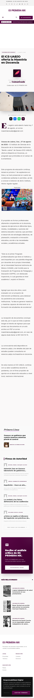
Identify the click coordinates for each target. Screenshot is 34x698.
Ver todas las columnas (17, 527)
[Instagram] (11, 4)
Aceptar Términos (21, 692)
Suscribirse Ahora (17, 567)
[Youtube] (19, 4)
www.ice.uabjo (6, 348)
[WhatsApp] (19, 118)
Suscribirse (26, 17)
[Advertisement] (17, 36)
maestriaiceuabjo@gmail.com (12, 131)
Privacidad (6, 692)
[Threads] (14, 4)
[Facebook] (9, 4)
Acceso (4, 670)
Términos (5, 658)
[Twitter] (6, 4)
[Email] (27, 4)
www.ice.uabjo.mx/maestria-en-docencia (16, 354)
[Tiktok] (17, 4)
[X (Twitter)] (10, 118)
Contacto (18, 656)
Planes (4, 667)
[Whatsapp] (25, 4)
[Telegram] (22, 4)
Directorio (18, 658)
